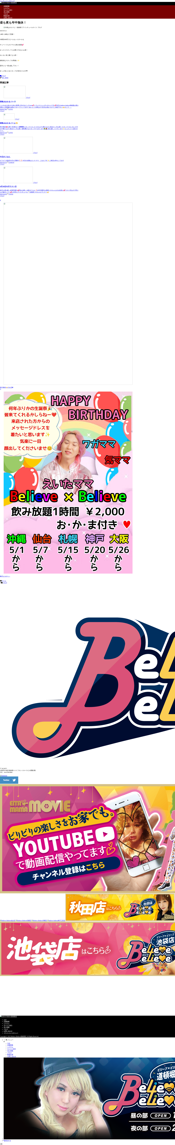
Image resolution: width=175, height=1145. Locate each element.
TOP (5, 1020)
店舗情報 (6, 1021)
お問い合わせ (8, 1031)
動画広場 (10, 1054)
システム (6, 1023)
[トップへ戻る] (1, 1144)
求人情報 (6, 1027)
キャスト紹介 (8, 1025)
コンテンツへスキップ (7, 1)
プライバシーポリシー (11, 1033)
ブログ (3, 76)
